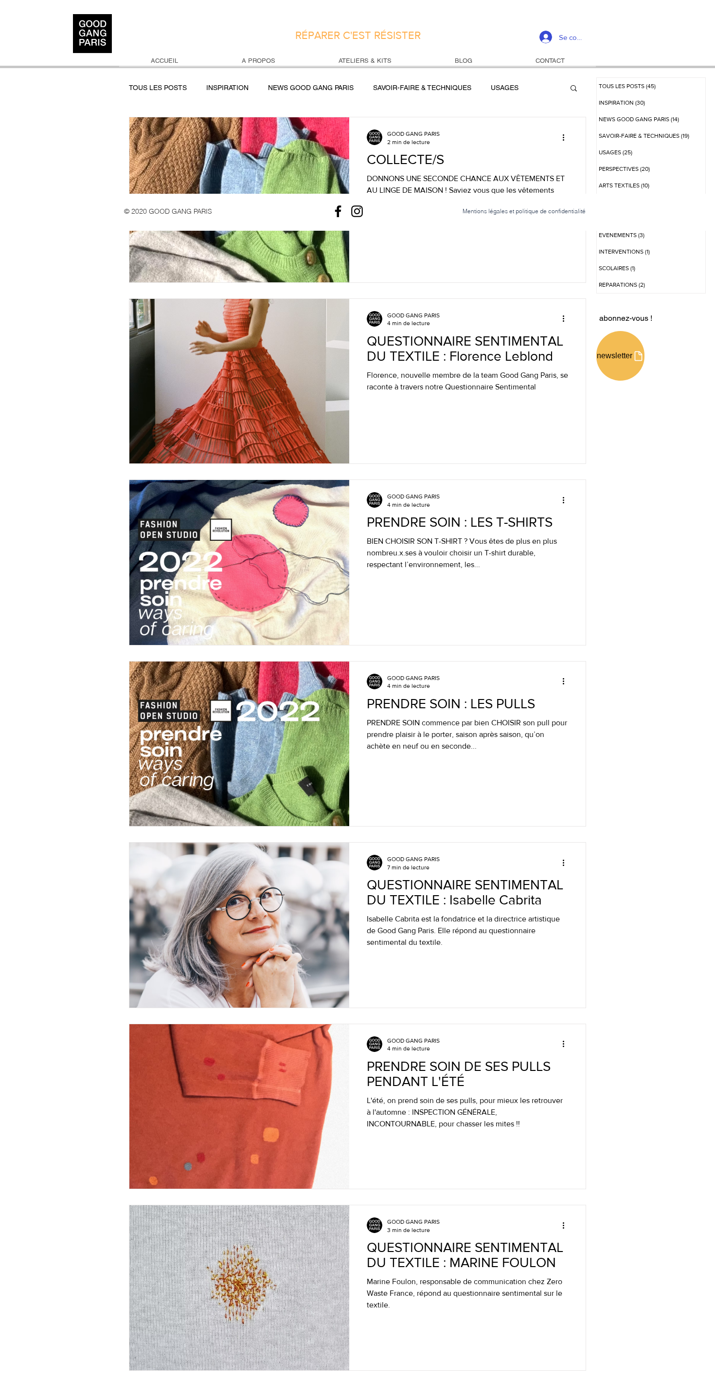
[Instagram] (357, 211)
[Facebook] (338, 211)
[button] (573, 89)
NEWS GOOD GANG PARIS (311, 88)
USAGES (504, 88)
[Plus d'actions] (566, 137)
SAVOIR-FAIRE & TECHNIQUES (422, 88)
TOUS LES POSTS (158, 88)
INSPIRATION (227, 88)
